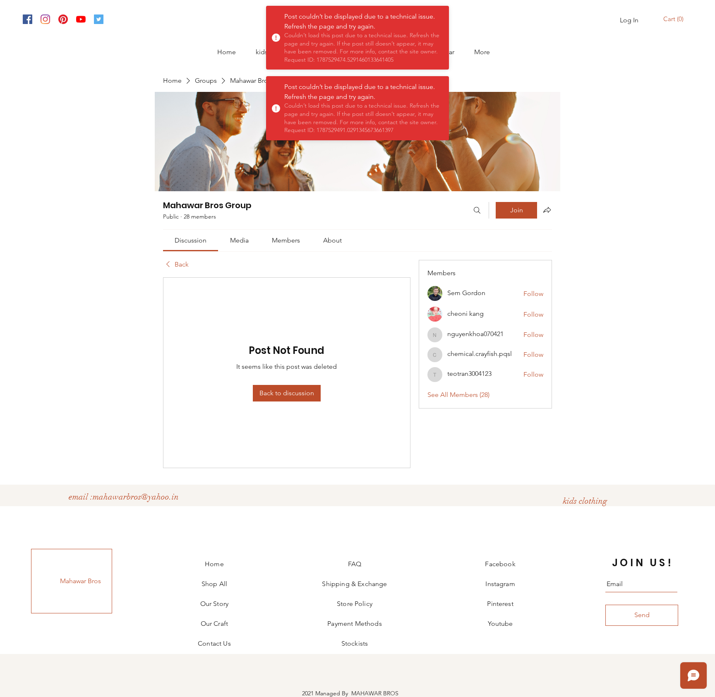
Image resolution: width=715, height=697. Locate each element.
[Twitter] (98, 19)
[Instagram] (45, 19)
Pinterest (500, 604)
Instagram (500, 584)
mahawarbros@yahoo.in (136, 497)
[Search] (477, 210)
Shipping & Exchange (354, 584)
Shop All (214, 584)
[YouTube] (81, 19)
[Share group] (547, 210)
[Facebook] (27, 19)
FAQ (354, 564)
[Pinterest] (63, 19)
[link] (190, 240)
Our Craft (214, 623)
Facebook (500, 564)
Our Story (214, 604)
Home (214, 564)
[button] (674, 19)
